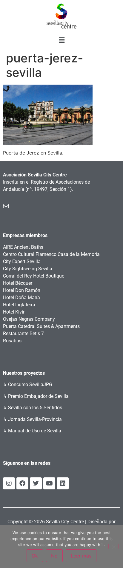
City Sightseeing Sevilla (27, 269)
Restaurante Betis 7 (23, 333)
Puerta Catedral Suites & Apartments (41, 326)
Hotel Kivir (13, 312)
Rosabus (12, 341)
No (54, 556)
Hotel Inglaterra (19, 305)
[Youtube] (49, 483)
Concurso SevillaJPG (30, 384)
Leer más (81, 556)
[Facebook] (22, 483)
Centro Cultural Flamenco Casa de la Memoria (51, 254)
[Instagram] (9, 483)
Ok (35, 556)
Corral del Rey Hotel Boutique (33, 276)
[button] (61, 40)
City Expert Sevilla (22, 261)
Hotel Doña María (21, 297)
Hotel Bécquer (17, 283)
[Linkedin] (63, 483)
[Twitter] (36, 483)
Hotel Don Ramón (21, 290)
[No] (113, 546)
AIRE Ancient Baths (23, 247)
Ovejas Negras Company (29, 319)
